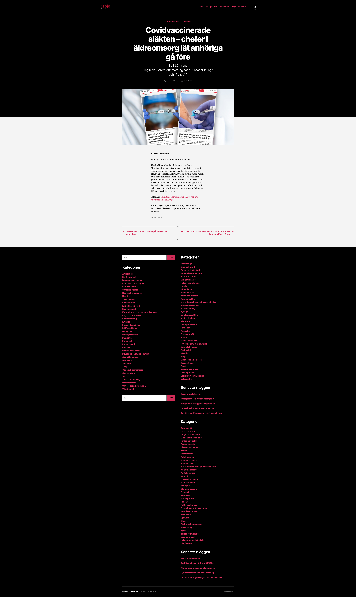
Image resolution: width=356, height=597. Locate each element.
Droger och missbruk (132, 280)
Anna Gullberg (173, 81)
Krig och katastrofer (131, 315)
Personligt (127, 341)
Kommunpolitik (129, 309)
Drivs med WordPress (148, 592)
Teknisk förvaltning (131, 379)
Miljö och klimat (129, 328)
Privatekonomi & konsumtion (135, 354)
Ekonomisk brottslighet (133, 283)
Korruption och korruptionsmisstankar (140, 312)
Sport (125, 376)
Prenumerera (224, 7)
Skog (124, 367)
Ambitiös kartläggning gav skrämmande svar (202, 413)
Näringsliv (127, 331)
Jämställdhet (128, 299)
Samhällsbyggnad (130, 357)
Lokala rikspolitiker (131, 325)
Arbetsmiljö (127, 274)
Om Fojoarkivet (211, 7)
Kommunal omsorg (173, 22)
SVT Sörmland (158, 218)
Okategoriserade (130, 334)
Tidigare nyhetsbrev (238, 7)
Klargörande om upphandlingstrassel (198, 403)
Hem (201, 7)
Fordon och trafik (130, 287)
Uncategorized (129, 383)
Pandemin (187, 22)
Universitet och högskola (134, 386)
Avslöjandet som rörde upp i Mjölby (197, 399)
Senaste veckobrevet (191, 394)
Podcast (126, 347)
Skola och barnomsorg (132, 370)
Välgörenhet (128, 389)
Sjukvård (126, 363)
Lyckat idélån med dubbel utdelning (197, 408)
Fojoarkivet (133, 592)
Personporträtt (129, 344)
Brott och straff (129, 277)
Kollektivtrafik (128, 302)
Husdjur (126, 296)
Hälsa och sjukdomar (132, 293)
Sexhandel (127, 360)
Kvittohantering (129, 319)
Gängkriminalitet (130, 290)
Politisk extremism (131, 351)
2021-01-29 (188, 81)
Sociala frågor (128, 373)
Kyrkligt (126, 322)
